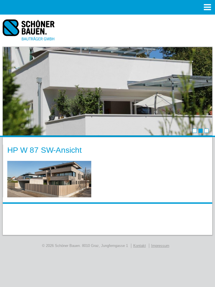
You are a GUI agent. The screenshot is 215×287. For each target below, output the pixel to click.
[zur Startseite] (29, 32)
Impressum (160, 246)
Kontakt (139, 246)
